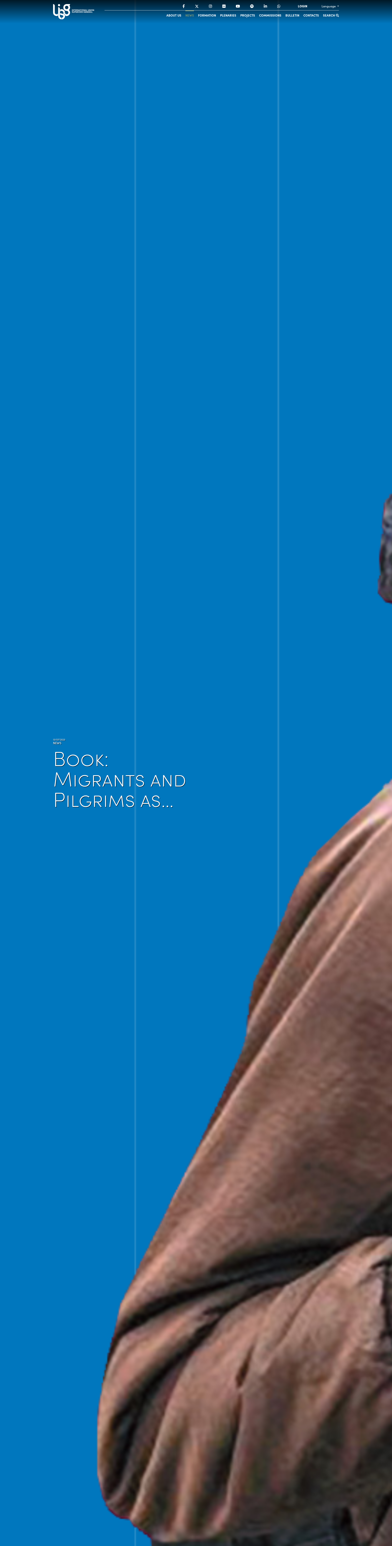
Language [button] (329, 6)
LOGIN (302, 6)
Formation (207, 15)
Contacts (311, 15)
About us (173, 15)
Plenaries (228, 15)
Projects (247, 15)
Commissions (270, 15)
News (189, 15)
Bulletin (292, 15)
